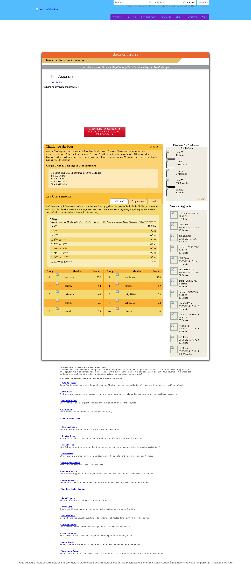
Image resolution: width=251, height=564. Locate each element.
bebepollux (70, 294)
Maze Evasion (67, 445)
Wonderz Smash (69, 471)
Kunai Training (68, 498)
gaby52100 (130, 294)
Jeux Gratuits (54, 60)
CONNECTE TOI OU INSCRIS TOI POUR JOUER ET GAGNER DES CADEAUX (104, 132)
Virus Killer (66, 392)
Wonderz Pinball (69, 401)
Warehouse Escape (70, 551)
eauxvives (69, 277)
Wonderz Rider (68, 516)
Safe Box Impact (69, 383)
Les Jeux (131, 16)
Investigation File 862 (71, 418)
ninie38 (128, 286)
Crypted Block (68, 436)
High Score (119, 201)
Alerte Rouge (67, 542)
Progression (137, 201)
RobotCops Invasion (70, 463)
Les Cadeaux (148, 16)
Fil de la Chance (68, 533)
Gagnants (191, 16)
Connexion (189, 2)
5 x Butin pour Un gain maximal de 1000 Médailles (76, 172)
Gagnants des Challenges (156, 67)
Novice (154, 201)
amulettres (130, 277)
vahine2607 (130, 303)
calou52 (69, 303)
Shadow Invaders (69, 480)
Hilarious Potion (69, 427)
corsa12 (68, 286)
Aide (204, 16)
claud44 (129, 311)
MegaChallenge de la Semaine (127, 67)
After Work (66, 409)
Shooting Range (68, 524)
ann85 (68, 311)
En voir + (202, 198)
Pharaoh (166, 16)
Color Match (67, 454)
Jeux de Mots (57, 82)
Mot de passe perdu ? (168, 6)
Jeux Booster (103, 67)
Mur (178, 16)
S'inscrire (203, 2)
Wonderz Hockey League (73, 489)
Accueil (117, 16)
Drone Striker (67, 507)
